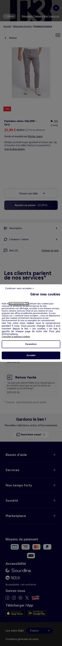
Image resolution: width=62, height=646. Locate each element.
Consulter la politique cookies (16, 336)
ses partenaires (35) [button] (18, 303)
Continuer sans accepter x (19, 288)
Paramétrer (31, 344)
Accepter (31, 355)
